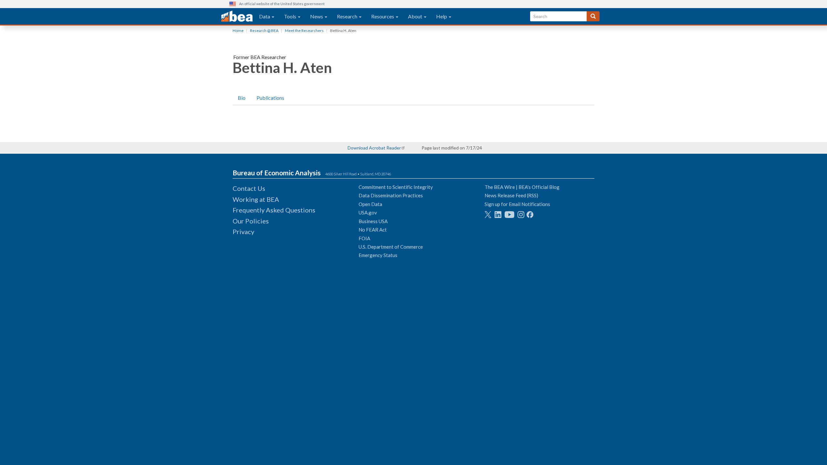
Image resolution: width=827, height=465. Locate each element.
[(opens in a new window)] (488, 214)
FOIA (364, 238)
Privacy (243, 231)
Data (265, 16)
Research (347, 16)
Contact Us (249, 188)
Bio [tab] (242, 98)
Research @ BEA (264, 30)
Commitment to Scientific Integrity (396, 187)
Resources (383, 16)
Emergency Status (378, 255)
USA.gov (368, 212)
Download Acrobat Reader (374, 147)
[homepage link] (237, 16)
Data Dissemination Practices (391, 195)
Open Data (370, 204)
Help (442, 16)
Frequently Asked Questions (274, 210)
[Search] (593, 16)
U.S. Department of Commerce (391, 247)
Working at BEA (256, 199)
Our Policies (251, 221)
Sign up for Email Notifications (517, 204)
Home (238, 30)
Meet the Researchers (304, 30)
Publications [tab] (270, 98)
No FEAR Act (373, 229)
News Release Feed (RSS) (511, 195)
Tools (290, 16)
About (415, 16)
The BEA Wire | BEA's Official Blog (522, 187)
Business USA (373, 221)
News (317, 16)
